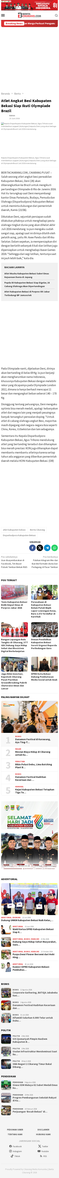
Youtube (45, 1151)
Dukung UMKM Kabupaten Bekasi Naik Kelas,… (27, 920)
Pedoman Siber (15, 1129)
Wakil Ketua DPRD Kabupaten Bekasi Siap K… (33, 931)
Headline (35, 939)
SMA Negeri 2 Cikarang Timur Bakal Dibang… (32, 1065)
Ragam (18, 749)
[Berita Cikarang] (29, 14)
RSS (45, 1156)
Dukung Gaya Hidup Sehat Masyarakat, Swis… (34, 943)
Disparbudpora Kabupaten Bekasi (19, 535)
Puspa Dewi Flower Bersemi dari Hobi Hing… (33, 956)
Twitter (45, 1146)
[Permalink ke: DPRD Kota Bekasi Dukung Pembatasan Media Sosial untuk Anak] (44, 664)
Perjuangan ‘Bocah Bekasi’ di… (30, 1111)
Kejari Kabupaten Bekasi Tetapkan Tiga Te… (34, 791)
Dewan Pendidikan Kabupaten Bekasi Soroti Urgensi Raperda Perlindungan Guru (44, 644)
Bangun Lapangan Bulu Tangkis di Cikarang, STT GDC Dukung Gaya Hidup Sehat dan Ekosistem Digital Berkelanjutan (14, 645)
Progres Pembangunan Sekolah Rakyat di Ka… (35, 1099)
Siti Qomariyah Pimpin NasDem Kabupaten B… (30, 1040)
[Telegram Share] (47, 548)
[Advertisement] (29, 58)
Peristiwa (20, 761)
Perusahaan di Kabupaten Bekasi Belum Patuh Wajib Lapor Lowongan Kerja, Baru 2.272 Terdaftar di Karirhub (43, 609)
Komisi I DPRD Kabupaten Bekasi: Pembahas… (31, 968)
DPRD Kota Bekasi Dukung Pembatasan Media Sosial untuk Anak (44, 676)
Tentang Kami (15, 1134)
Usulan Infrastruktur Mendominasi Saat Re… (35, 1053)
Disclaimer (43, 1129)
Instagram (17, 1151)
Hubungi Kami (43, 1134)
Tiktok (17, 1156)
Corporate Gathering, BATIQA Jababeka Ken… (35, 994)
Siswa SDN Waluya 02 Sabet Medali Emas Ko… (35, 1086)
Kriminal (19, 786)
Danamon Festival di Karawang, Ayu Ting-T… (33, 741)
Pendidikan (18, 1082)
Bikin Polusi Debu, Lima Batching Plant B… (33, 766)
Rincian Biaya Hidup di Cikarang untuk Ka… (32, 753)
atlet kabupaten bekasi (14, 529)
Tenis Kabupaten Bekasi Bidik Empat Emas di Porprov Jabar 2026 (14, 604)
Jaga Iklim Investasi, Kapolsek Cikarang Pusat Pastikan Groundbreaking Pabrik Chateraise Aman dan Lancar (14, 681)
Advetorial (6, 917)
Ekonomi (16, 917)
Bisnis (18, 736)
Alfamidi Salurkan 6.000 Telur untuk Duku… (33, 1019)
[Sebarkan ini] (32, 548)
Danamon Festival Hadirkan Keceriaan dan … (30, 778)
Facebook (17, 1146)
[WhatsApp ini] (54, 548)
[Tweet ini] (40, 548)
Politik (16, 1036)
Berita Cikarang (37, 529)
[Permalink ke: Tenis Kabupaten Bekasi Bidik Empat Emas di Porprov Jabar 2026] (14, 592)
